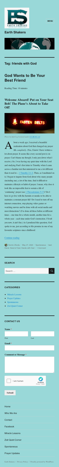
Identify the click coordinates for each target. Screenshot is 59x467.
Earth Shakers (15, 32)
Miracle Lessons (14, 294)
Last (32, 338)
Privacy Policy (22, 461)
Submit (10, 392)
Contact (8, 419)
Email (8, 343)
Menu (50, 21)
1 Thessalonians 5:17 (35, 191)
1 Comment (41, 248)
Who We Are (11, 413)
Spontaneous (41, 245)
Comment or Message (15, 354)
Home (7, 406)
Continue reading (12, 237)
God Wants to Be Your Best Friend (25, 78)
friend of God (15, 248)
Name (8, 329)
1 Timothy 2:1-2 (26, 172)
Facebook (9, 426)
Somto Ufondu (14, 245)
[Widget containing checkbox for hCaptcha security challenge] (25, 381)
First (6, 338)
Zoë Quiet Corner (15, 305)
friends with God (27, 248)
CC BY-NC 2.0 (35, 136)
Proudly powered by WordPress (42, 461)
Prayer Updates (13, 298)
